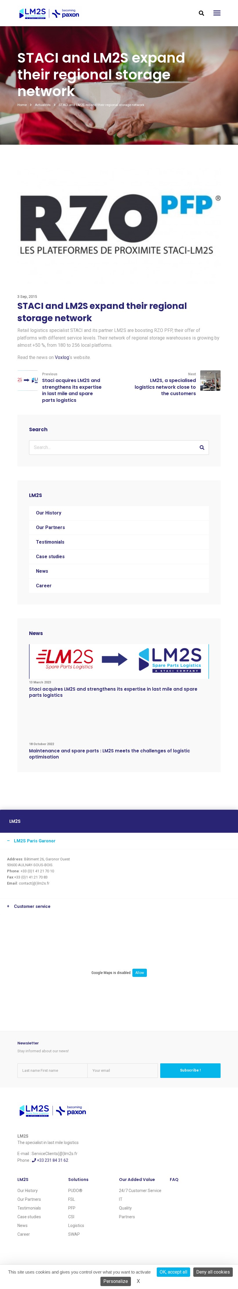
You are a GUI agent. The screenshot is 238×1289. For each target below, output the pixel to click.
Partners (127, 1217)
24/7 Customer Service (140, 1191)
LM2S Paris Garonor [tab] (34, 841)
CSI (71, 1217)
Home (22, 105)
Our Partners (50, 527)
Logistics (76, 1225)
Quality (125, 1208)
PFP (71, 1208)
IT (120, 1199)
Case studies (50, 556)
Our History (48, 513)
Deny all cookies (213, 1272)
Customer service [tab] (32, 906)
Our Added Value (137, 1179)
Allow (139, 973)
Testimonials (50, 542)
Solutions (78, 1179)
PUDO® (75, 1191)
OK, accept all (173, 1272)
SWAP (74, 1234)
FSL (71, 1199)
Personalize (115, 1281)
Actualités (43, 105)
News (42, 571)
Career (44, 585)
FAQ (174, 1179)
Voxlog (62, 357)
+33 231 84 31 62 (52, 1160)
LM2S (22, 1179)
